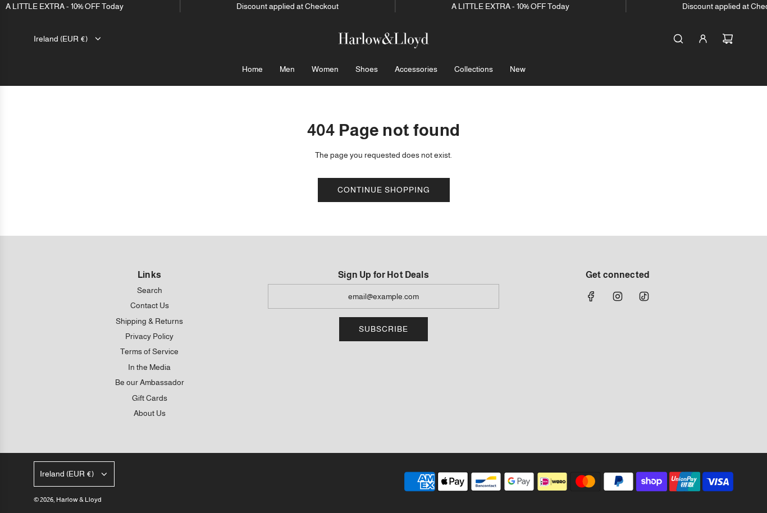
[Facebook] (591, 296)
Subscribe (383, 328)
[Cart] (727, 38)
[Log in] (703, 38)
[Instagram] (617, 296)
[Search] (678, 38)
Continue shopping (383, 189)
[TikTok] (644, 296)
